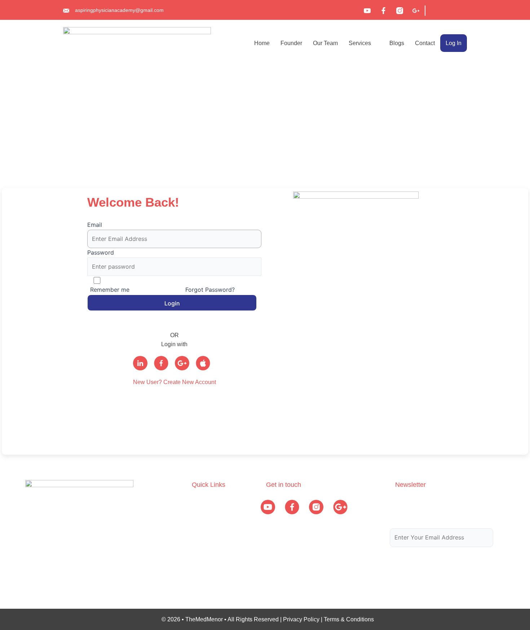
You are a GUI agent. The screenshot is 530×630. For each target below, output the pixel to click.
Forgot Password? (209, 289)
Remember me (109, 289)
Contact (425, 43)
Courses (202, 517)
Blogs (396, 43)
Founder (291, 43)
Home (262, 43)
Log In (453, 43)
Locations (204, 545)
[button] (363, 43)
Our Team (325, 43)
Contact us (205, 559)
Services (360, 43)
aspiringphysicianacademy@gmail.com (119, 10)
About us (203, 503)
